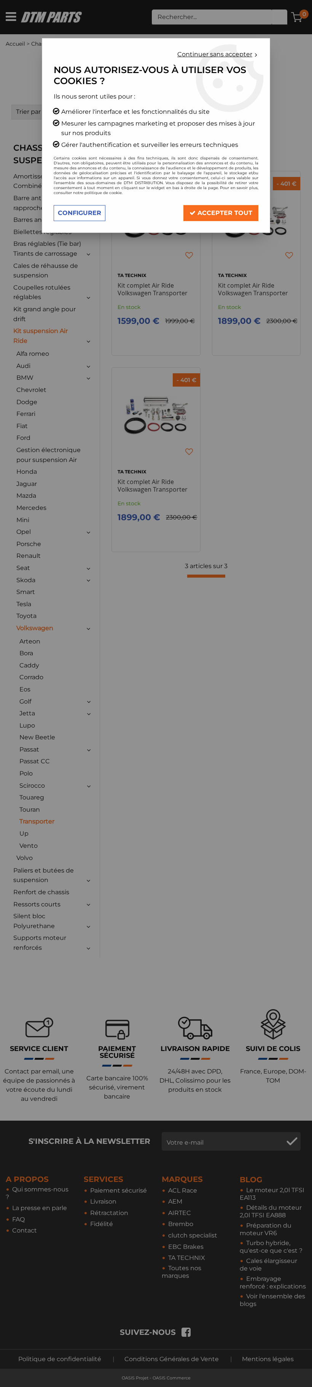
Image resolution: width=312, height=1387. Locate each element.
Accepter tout (224, 213)
